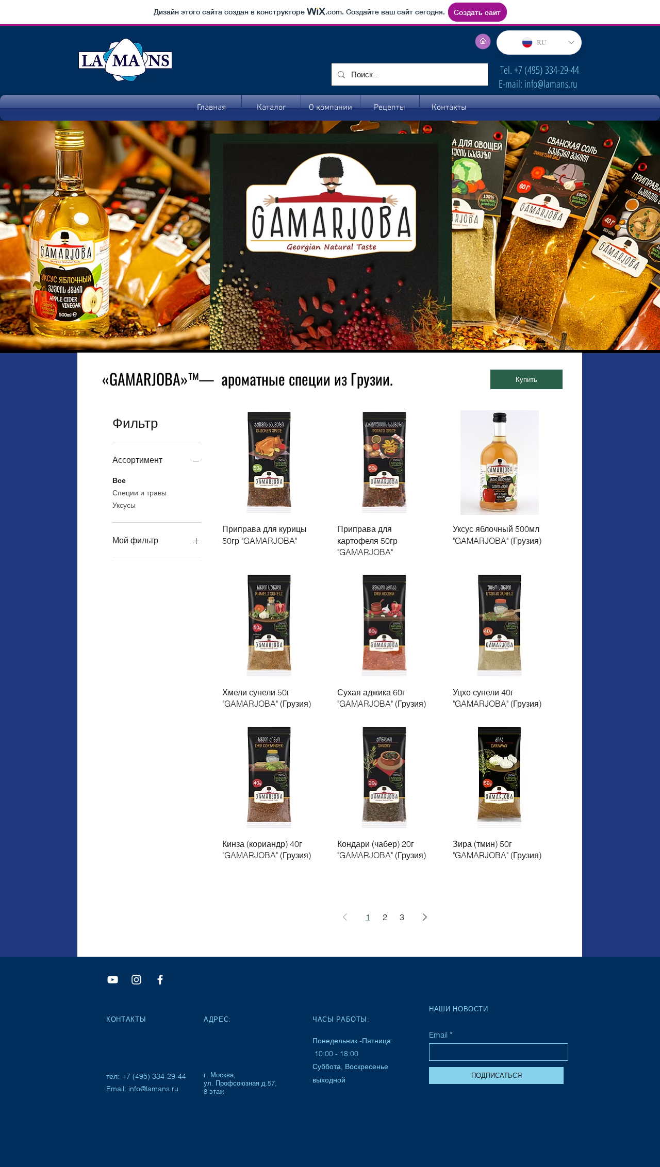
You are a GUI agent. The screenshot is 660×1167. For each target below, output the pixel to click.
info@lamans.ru (551, 84)
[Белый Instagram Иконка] (136, 979)
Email (438, 1035)
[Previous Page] (345, 917)
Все (119, 480)
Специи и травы (139, 492)
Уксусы (124, 505)
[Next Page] (425, 917)
